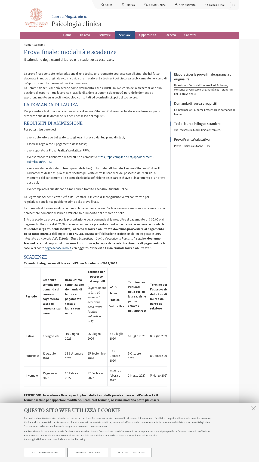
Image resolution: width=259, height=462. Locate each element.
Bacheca (170, 35)
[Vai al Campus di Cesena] (36, 17)
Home (67, 35)
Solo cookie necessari (44, 452)
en (233, 5)
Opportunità (147, 35)
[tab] (233, 5)
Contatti (190, 35)
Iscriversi (104, 35)
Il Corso (85, 35)
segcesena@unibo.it (58, 248)
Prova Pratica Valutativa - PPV (192, 146)
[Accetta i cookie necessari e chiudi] (253, 408)
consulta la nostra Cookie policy (68, 439)
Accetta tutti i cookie (131, 452)
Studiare (125, 35)
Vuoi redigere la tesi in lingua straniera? (197, 130)
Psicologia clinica (76, 20)
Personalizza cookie (88, 452)
